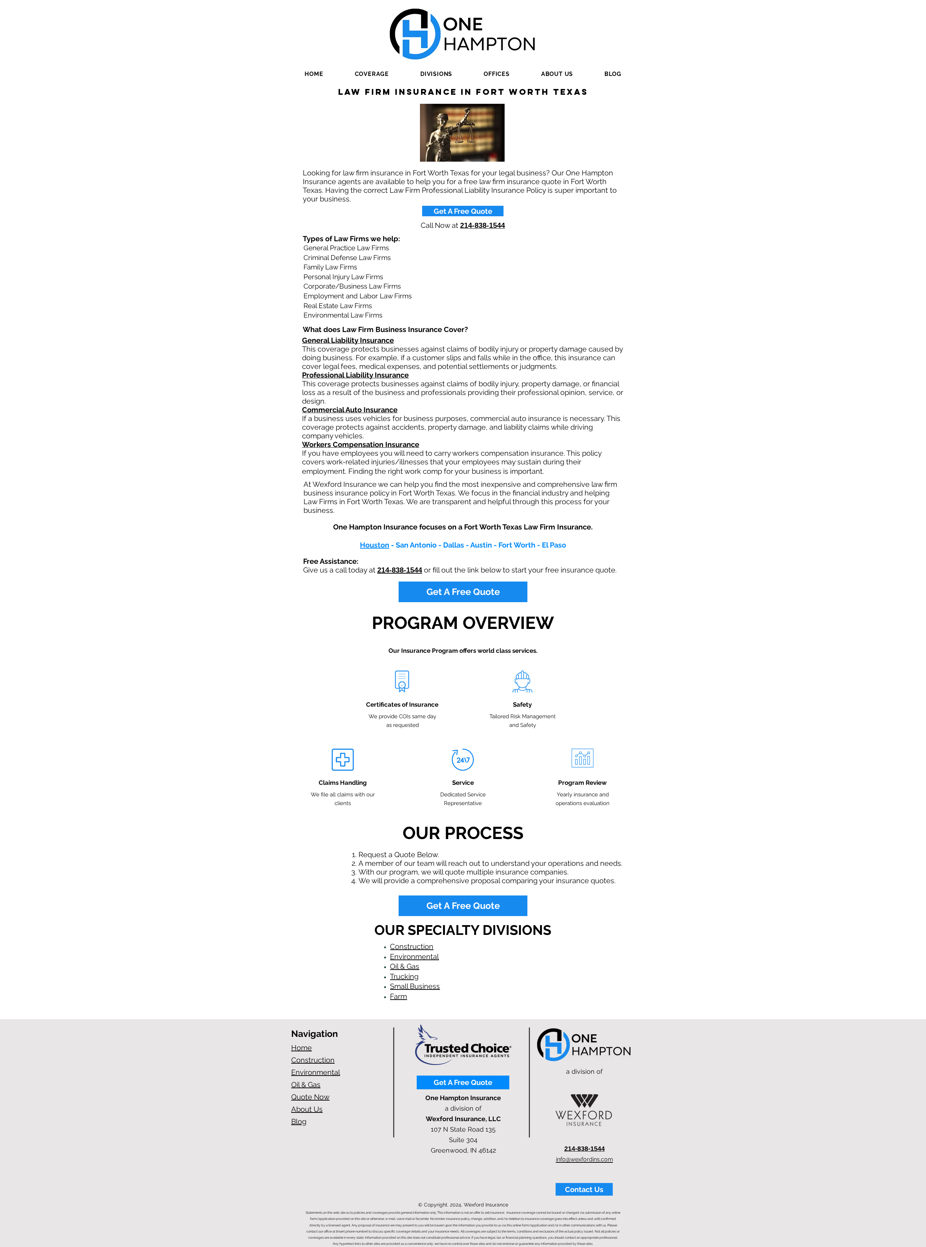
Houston (374, 545)
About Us (307, 1109)
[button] (371, 74)
